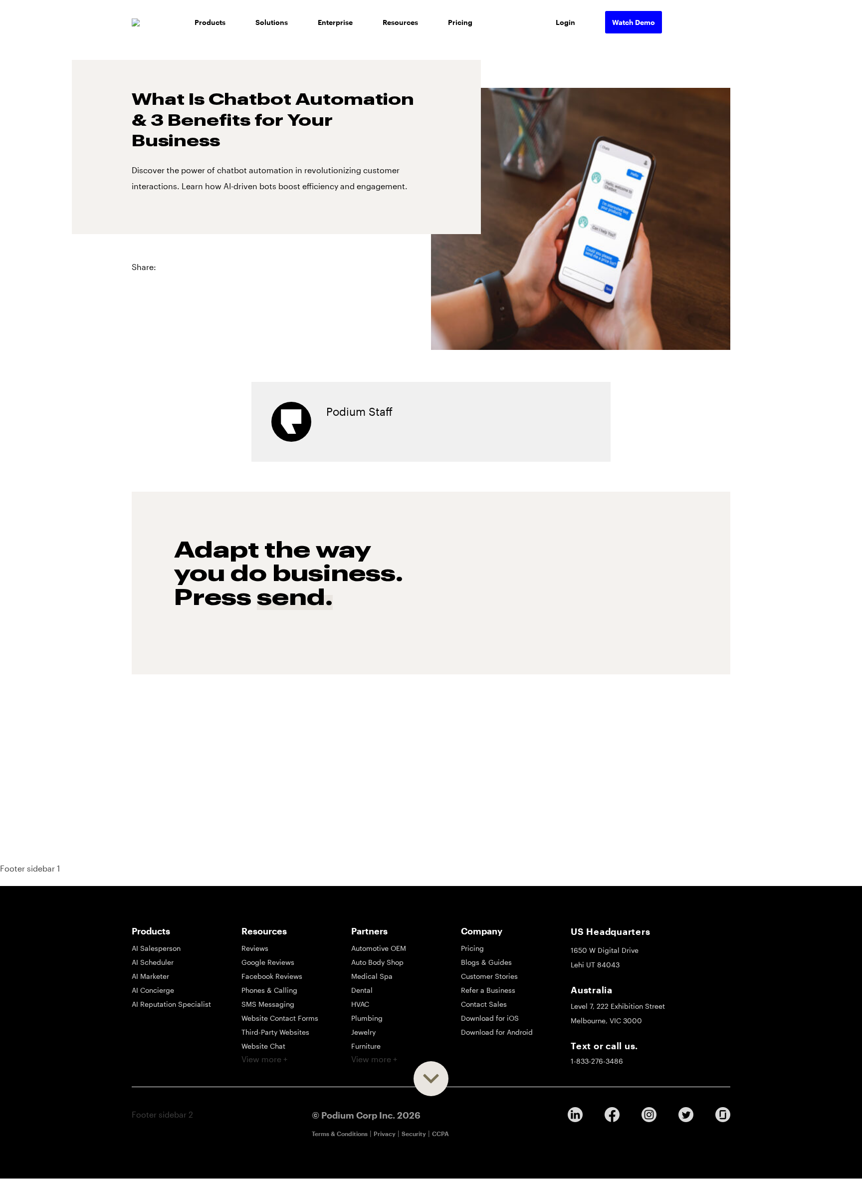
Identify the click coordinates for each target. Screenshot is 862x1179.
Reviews (254, 948)
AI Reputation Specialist (171, 1004)
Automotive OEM (378, 948)
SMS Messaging (267, 1004)
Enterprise (335, 22)
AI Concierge (153, 990)
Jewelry (363, 1032)
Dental (362, 990)
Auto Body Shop (377, 962)
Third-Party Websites (275, 1032)
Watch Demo (633, 22)
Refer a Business (488, 990)
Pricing (460, 22)
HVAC (360, 1004)
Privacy (385, 1133)
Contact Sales (484, 1004)
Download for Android (497, 1032)
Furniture (366, 1046)
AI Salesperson (156, 948)
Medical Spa (372, 976)
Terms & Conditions (340, 1133)
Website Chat (263, 1046)
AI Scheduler (153, 962)
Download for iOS (490, 1018)
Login (565, 22)
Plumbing (367, 1018)
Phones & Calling (269, 990)
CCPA (440, 1133)
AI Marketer (150, 976)
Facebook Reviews (271, 976)
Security (414, 1133)
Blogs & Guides (486, 962)
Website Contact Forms (279, 1018)
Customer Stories (489, 976)
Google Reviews (267, 962)
